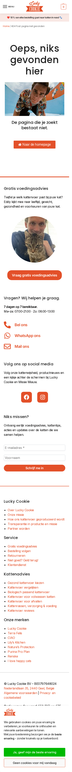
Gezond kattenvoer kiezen (26, 583)
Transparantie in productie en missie (32, 524)
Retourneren (16, 555)
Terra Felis (15, 633)
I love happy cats (19, 661)
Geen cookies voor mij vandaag (34, 763)
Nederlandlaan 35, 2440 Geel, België (29, 688)
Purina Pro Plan (19, 652)
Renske (13, 656)
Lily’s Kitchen (16, 642)
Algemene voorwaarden (20, 693)
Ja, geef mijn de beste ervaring (34, 752)
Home (6, 26)
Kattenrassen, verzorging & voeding (32, 606)
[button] (63, 6)
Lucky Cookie (17, 628)
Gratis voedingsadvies (22, 546)
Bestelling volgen (19, 551)
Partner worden (19, 528)
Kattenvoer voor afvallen (25, 601)
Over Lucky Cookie (21, 510)
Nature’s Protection (21, 647)
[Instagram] (42, 397)
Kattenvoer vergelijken (23, 587)
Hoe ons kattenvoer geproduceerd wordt (36, 519)
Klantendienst (17, 565)
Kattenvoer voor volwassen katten (31, 597)
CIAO (11, 638)
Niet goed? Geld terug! (23, 560)
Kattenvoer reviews (21, 610)
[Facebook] (26, 397)
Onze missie (16, 515)
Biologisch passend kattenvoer (29, 592)
